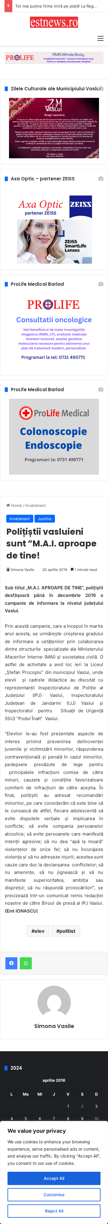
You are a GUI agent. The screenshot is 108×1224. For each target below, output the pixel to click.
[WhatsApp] (26, 963)
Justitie (45, 518)
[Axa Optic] (54, 57)
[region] (54, 1172)
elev (39, 931)
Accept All (54, 1178)
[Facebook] (11, 963)
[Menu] (101, 38)
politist (67, 931)
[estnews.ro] (54, 22)
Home (16, 505)
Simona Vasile (22, 569)
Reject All (54, 1210)
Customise (54, 1194)
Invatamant (36, 505)
